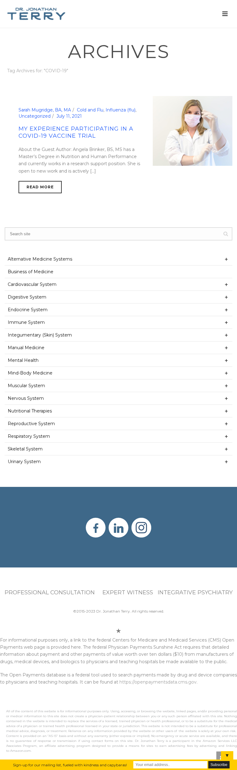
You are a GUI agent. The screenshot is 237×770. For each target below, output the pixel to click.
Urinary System (24, 461)
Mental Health (23, 360)
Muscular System (26, 385)
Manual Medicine (26, 347)
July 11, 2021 (69, 116)
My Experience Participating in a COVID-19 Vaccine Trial (76, 132)
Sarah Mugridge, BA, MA (45, 110)
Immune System (26, 322)
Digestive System (27, 297)
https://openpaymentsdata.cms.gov (158, 682)
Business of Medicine (30, 271)
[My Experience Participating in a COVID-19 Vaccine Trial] (192, 130)
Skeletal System (25, 449)
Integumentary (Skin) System (40, 335)
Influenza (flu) (120, 110)
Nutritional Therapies (30, 411)
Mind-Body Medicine (30, 373)
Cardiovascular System (32, 284)
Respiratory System (29, 436)
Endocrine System (28, 309)
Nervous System (26, 398)
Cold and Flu (90, 110)
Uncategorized (35, 116)
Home (199, 82)
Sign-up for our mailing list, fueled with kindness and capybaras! (70, 765)
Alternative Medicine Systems (40, 259)
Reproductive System (31, 423)
